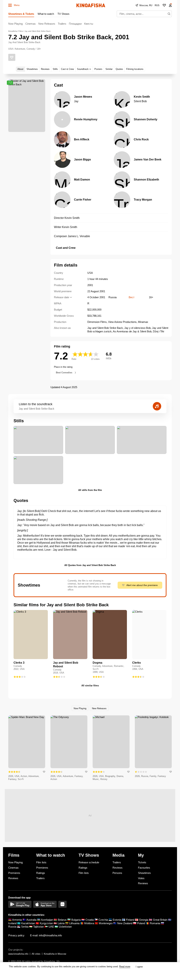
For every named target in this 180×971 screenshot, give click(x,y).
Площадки (75, 23)
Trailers (62, 23)
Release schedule (89, 862)
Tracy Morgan (143, 199)
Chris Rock (141, 139)
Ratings (40, 872)
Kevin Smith (142, 96)
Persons (117, 872)
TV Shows (63, 13)
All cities (36, 954)
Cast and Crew (65, 247)
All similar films (90, 685)
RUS (157, 5)
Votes (141, 878)
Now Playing (15, 23)
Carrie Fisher (82, 199)
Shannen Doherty (145, 119)
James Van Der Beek (147, 159)
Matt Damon (82, 179)
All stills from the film (90, 490)
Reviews (13, 878)
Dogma (97, 662)
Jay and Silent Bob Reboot (65, 664)
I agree (139, 966)
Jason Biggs (82, 159)
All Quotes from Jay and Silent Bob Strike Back (90, 565)
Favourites (144, 867)
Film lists (41, 862)
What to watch (46, 13)
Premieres (14, 872)
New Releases (46, 23)
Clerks (136, 662)
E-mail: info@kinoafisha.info (46, 935)
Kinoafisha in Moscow (55, 954)
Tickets (142, 862)
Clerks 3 (19, 662)
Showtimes (144, 872)
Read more (124, 966)
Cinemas (30, 23)
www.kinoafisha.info (18, 954)
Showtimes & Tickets (21, 13)
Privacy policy (16, 935)
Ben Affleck (81, 139)
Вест (131, 297)
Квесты (88, 23)
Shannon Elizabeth (146, 179)
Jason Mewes (83, 96)
